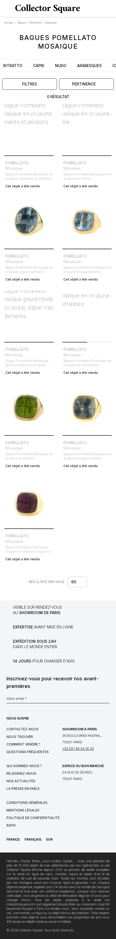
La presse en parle (23, 789)
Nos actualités (20, 781)
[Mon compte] (110, 8)
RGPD (11, 825)
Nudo (60, 65)
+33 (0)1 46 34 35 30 (78, 749)
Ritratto (12, 65)
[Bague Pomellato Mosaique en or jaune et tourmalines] (87, 315)
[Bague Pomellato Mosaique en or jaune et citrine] (87, 128)
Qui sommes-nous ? (24, 766)
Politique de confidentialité (33, 818)
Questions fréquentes (27, 752)
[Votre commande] (102, 8)
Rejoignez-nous (21, 773)
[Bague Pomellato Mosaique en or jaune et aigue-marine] (87, 222)
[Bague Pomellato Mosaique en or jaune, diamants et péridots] (29, 128)
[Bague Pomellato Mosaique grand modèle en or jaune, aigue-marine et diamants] (29, 315)
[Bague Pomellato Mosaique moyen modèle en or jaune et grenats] (29, 501)
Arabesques (89, 65)
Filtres (29, 84)
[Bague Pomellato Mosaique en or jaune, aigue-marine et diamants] (29, 222)
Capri (38, 65)
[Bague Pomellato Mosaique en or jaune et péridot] (29, 408)
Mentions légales (22, 810)
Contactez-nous (22, 729)
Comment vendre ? (23, 744)
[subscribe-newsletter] (107, 700)
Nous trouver (19, 737)
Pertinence (84, 84)
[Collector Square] (46, 8)
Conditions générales (26, 803)
